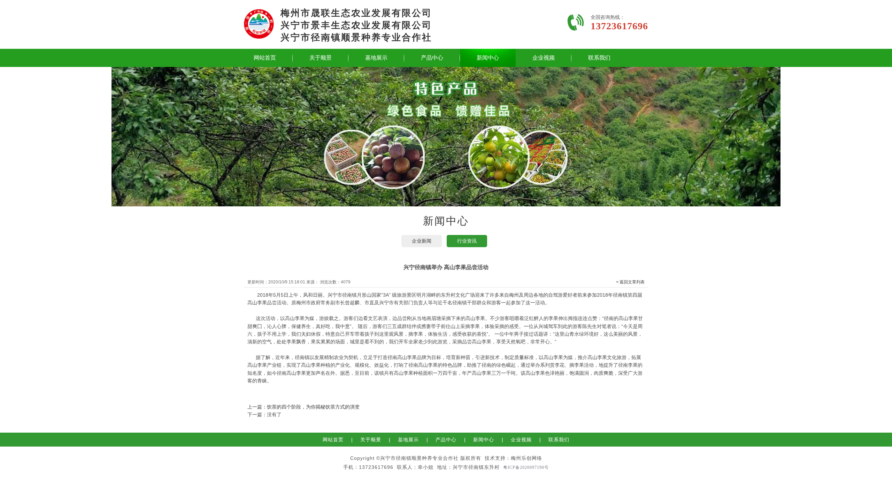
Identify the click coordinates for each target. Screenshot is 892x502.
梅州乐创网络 (526, 458)
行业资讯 (467, 241)
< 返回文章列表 (630, 282)
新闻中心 (488, 58)
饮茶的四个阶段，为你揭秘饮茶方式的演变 (313, 407)
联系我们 (599, 58)
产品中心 (432, 58)
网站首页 (265, 58)
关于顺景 (320, 58)
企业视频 (543, 58)
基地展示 (376, 58)
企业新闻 (421, 241)
